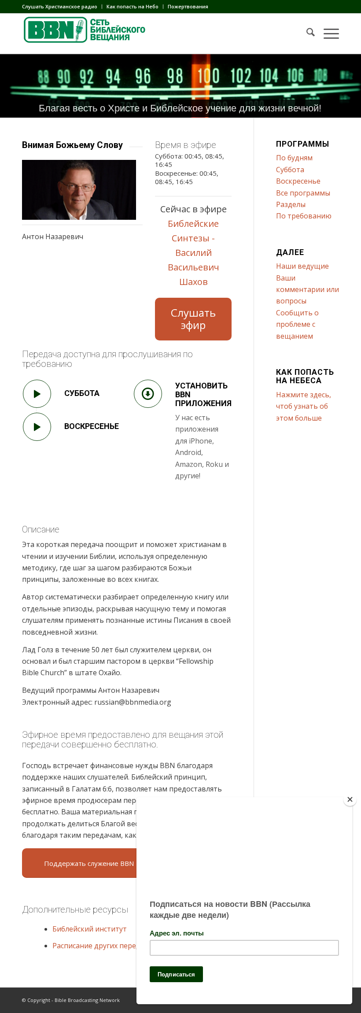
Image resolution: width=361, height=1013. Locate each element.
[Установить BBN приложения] (148, 394)
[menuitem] (62, 6)
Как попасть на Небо (132, 6)
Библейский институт (89, 929)
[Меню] (327, 33)
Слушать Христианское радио (59, 6)
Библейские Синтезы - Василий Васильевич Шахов (193, 253)
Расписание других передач (100, 945)
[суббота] (37, 394)
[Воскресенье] (37, 427)
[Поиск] (306, 33)
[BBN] (88, 33)
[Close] (350, 799)
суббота (81, 393)
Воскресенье (91, 426)
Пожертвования (188, 6)
